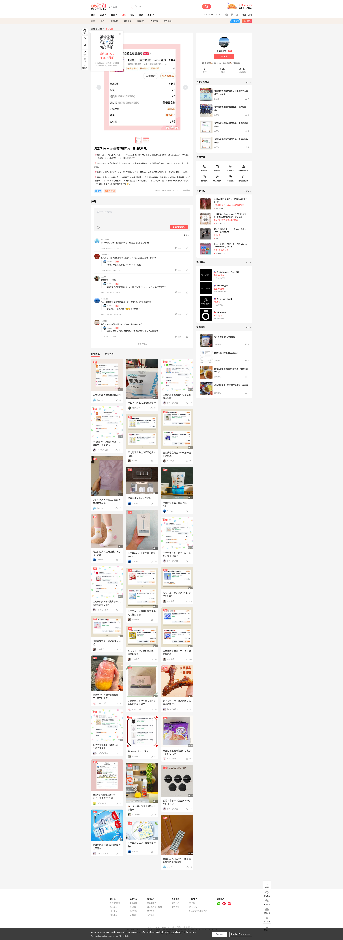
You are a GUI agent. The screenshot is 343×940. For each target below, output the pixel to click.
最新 (103, 21)
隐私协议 (113, 907)
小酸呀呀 (104, 321)
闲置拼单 (141, 21)
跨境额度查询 (243, 181)
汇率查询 (230, 171)
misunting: (111, 262)
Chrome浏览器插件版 (198, 911)
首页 (93, 29)
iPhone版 (193, 907)
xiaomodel (105, 239)
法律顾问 (133, 915)
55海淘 (98, 6)
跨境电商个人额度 (154, 907)
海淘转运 (154, 21)
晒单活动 (168, 21)
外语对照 (230, 181)
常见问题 (133, 903)
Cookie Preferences (240, 934)
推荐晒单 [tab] (95, 354)
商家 (113, 14)
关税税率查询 (243, 171)
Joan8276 (105, 255)
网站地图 (113, 915)
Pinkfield (104, 299)
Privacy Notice (124, 936)
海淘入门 (175, 903)
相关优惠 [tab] (109, 354)
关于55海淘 (115, 903)
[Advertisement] (224, 420)
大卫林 (103, 277)
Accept (219, 934)
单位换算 (217, 171)
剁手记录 (127, 21)
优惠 (102, 14)
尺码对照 (204, 171)
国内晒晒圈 (111, 191)
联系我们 (133, 907)
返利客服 (133, 911)
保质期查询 (217, 181)
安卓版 (192, 903)
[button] (114, 6)
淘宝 (99, 191)
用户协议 (113, 911)
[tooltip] (107, 51)
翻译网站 (204, 181)
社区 (93, 21)
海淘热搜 (175, 907)
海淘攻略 (114, 21)
